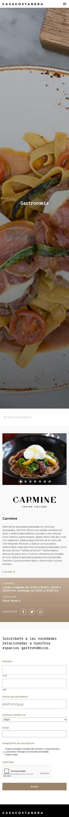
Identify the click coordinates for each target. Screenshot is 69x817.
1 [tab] (20, 481)
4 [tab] (35, 481)
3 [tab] (30, 481)
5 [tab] (40, 481)
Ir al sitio (7, 571)
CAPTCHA (8, 762)
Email (5, 727)
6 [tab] (45, 481)
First (5, 676)
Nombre (7, 661)
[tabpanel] (34, 459)
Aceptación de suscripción (18, 743)
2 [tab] (25, 481)
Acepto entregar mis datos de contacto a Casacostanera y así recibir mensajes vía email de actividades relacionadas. (32, 752)
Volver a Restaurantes (19, 417)
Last (5, 689)
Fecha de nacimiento (15, 696)
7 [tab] (49, 481)
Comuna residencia (14, 714)
